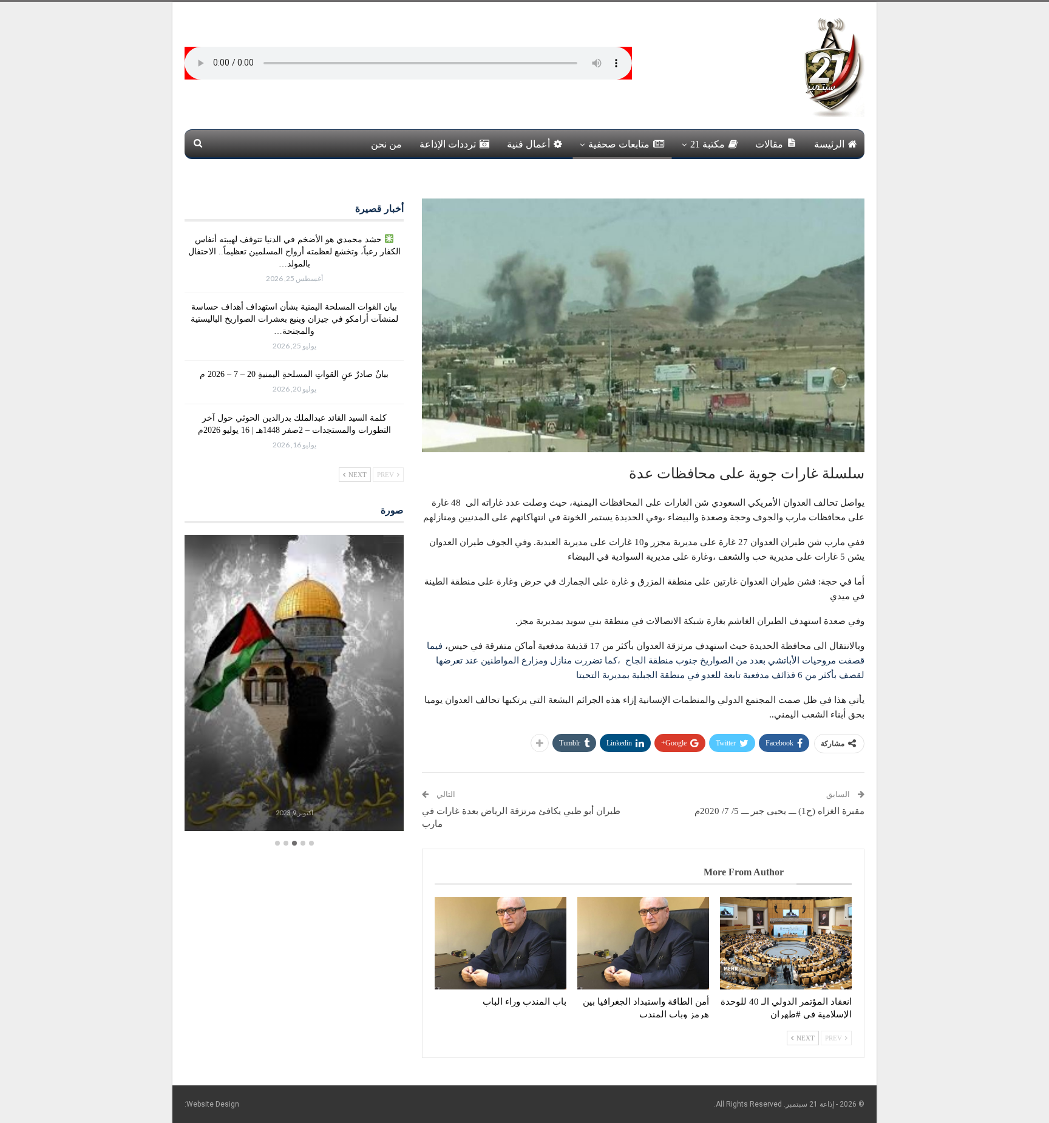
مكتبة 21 (707, 144)
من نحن (386, 144)
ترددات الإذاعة (447, 144)
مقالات (769, 144)
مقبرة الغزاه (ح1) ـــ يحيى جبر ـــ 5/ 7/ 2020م (779, 811)
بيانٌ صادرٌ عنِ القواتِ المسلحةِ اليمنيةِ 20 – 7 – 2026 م (294, 374)
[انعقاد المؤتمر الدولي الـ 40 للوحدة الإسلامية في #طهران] (786, 943)
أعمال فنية (528, 144)
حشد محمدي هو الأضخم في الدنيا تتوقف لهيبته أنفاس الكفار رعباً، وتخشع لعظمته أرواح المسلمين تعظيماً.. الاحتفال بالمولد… (294, 251)
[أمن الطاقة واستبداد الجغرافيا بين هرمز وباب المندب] (643, 943)
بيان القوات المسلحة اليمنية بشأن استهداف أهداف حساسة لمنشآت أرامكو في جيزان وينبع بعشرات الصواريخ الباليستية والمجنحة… (294, 319)
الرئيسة (829, 144)
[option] (294, 684)
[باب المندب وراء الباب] (500, 943)
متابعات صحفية (619, 144)
